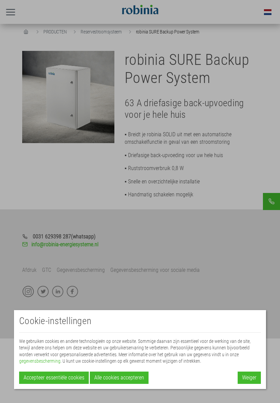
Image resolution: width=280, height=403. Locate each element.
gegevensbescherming (39, 361)
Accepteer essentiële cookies (54, 377)
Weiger (249, 377)
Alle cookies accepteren (119, 377)
